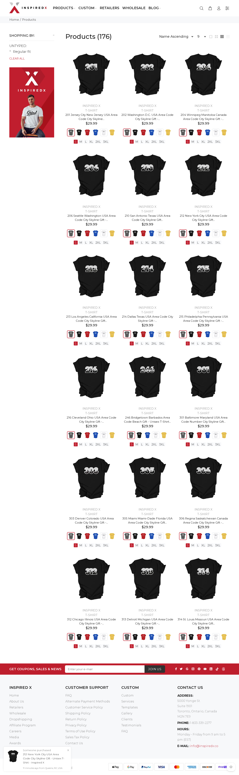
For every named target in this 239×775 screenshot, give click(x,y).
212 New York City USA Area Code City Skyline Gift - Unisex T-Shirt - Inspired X (43, 758)
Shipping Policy (77, 713)
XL (91, 141)
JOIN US (154, 669)
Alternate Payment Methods (87, 701)
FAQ (68, 695)
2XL (98, 141)
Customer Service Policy (84, 707)
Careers (15, 731)
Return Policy (75, 719)
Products (29, 19)
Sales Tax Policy (77, 737)
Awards (15, 743)
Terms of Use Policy (80, 731)
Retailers (16, 707)
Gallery (126, 713)
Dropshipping (20, 719)
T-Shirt (91, 110)
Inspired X (91, 106)
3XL (105, 141)
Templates (129, 707)
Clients (126, 719)
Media (14, 737)
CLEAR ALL (17, 58)
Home (14, 19)
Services (127, 701)
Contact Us (74, 743)
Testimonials (131, 725)
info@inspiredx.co (204, 746)
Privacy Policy (75, 725)
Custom (127, 695)
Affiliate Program (22, 725)
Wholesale (17, 713)
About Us (16, 701)
